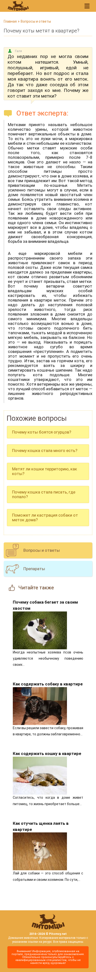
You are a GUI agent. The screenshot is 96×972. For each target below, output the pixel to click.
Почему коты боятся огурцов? (41, 432)
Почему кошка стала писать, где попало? (43, 494)
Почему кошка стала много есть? (44, 450)
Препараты (34, 568)
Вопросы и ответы (36, 21)
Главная (10, 21)
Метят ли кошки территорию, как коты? (44, 471)
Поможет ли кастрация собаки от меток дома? (45, 517)
